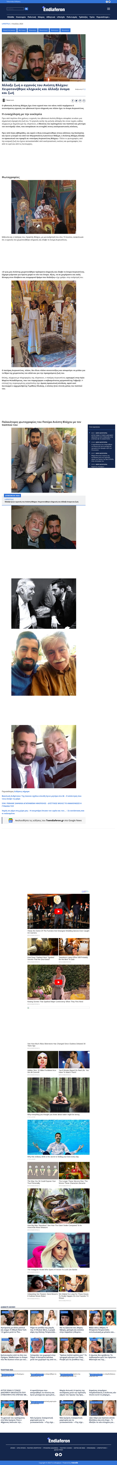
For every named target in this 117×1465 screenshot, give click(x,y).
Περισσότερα (102, 17)
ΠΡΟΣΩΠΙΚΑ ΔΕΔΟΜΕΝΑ (50, 1448)
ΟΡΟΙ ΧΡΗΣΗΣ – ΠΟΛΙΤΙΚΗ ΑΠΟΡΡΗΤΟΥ (29, 1448)
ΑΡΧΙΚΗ (12, 1448)
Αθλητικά (50, 17)
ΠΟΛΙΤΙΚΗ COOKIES (66, 1448)
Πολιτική (32, 17)
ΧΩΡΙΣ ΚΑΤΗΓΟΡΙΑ (101, 433)
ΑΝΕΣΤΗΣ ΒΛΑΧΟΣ (9, 30)
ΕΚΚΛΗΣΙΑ (33, 30)
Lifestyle (61, 17)
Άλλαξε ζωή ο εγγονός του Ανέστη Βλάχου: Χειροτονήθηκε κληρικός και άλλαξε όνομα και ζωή (41, 502)
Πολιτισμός (72, 17)
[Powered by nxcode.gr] (74, 1463)
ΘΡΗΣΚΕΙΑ (55, 30)
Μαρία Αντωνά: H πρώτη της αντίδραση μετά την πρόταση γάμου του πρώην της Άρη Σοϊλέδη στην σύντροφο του (102, 458)
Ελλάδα (10, 17)
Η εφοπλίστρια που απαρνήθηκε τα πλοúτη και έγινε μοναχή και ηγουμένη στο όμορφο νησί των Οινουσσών (101, 447)
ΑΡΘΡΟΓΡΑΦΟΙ (102, 1448)
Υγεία (92, 17)
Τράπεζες (83, 17)
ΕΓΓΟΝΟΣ (23, 30)
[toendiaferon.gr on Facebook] (107, 2)
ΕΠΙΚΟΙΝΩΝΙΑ (91, 1448)
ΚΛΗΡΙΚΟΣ (66, 30)
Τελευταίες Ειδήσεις (13, 2)
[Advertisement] (44, 160)
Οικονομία (21, 17)
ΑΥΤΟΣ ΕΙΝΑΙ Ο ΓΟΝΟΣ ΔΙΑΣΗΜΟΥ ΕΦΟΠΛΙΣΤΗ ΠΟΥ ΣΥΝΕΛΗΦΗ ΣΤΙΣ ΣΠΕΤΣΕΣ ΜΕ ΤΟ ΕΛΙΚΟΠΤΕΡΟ (102, 437)
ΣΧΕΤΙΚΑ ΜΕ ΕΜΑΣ (79, 1448)
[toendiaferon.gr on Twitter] (109, 2)
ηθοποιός (44, 30)
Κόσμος (41, 17)
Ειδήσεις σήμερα (21, 791)
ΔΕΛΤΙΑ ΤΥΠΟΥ (58, 1450)
